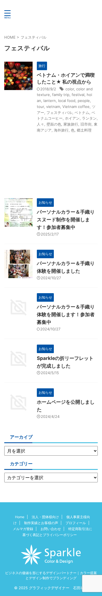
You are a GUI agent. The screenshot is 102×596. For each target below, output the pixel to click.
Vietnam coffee (76, 106)
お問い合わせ (51, 529)
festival (78, 94)
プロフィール (75, 523)
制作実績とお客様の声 (41, 523)
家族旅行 (70, 124)
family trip (60, 94)
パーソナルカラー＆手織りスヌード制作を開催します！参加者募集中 (66, 219)
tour (40, 106)
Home (19, 517)
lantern (49, 100)
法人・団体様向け (45, 517)
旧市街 (86, 124)
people (84, 100)
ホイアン (72, 118)
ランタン (89, 118)
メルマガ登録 (23, 529)
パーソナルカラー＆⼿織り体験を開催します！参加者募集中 (66, 314)
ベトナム (82, 112)
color (69, 89)
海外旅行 (61, 130)
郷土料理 (84, 130)
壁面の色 (53, 124)
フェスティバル (59, 112)
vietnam (53, 106)
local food (66, 100)
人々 (40, 124)
